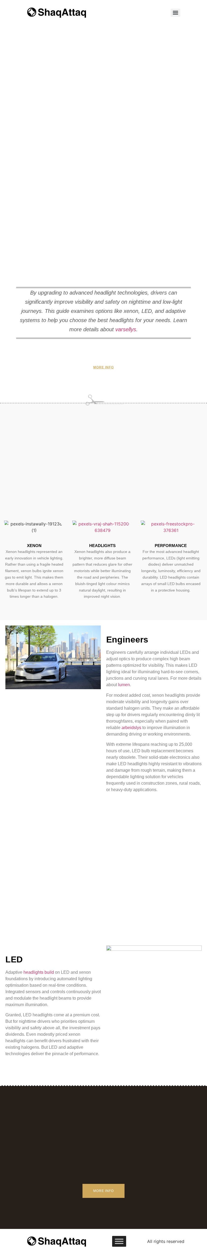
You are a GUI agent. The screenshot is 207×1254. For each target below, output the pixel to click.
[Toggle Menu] (119, 1241)
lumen (124, 684)
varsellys (125, 329)
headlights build (38, 972)
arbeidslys (131, 727)
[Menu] (175, 13)
